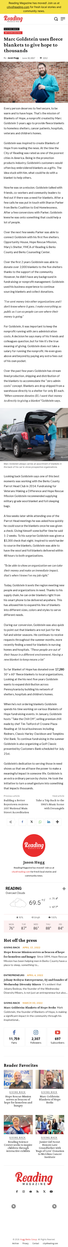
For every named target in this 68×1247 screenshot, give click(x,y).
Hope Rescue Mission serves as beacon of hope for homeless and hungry (18, 1101)
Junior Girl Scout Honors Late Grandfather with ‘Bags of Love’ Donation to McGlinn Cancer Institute (50, 1149)
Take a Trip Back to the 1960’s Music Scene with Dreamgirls (50, 804)
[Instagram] (23, 1191)
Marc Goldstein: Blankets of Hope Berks (30, 1007)
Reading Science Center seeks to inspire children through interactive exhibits (18, 1146)
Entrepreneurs (14, 975)
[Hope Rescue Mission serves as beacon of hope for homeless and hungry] (18, 1079)
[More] (57, 822)
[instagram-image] (13, 1206)
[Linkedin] (48, 822)
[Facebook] (22, 822)
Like (14, 1030)
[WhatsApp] (40, 822)
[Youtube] (51, 1191)
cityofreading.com (18, 7)
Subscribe (57, 1030)
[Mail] (30, 1191)
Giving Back (12, 29)
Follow (36, 1030)
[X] (31, 822)
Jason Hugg (13, 58)
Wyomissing (13, 33)
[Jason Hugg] (34, 845)
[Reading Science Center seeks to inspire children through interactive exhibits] (18, 1124)
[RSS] (37, 1191)
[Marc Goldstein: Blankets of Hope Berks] (50, 1079)
